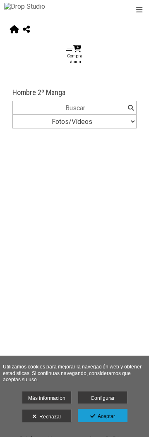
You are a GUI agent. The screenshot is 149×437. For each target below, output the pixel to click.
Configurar (103, 398)
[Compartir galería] (26, 29)
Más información (46, 398)
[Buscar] (131, 108)
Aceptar (105, 416)
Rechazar (49, 417)
